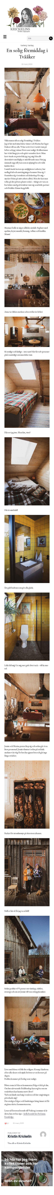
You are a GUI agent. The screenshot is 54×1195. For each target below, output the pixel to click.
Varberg (24, 45)
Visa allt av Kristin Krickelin (19, 1143)
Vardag (31, 45)
